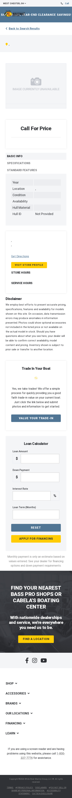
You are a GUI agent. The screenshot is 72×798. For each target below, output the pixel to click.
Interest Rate (34, 492)
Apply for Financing (36, 538)
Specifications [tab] (18, 163)
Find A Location (36, 639)
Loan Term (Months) (24, 507)
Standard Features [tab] (22, 170)
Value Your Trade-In (36, 418)
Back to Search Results (24, 28)
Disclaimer (41, 787)
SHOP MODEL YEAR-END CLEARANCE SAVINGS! (36, 14)
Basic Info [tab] (15, 156)
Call (67, 3)
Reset (36, 527)
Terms (10, 787)
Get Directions (20, 256)
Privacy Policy (25, 787)
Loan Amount (20, 455)
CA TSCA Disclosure (42, 793)
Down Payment (21, 474)
